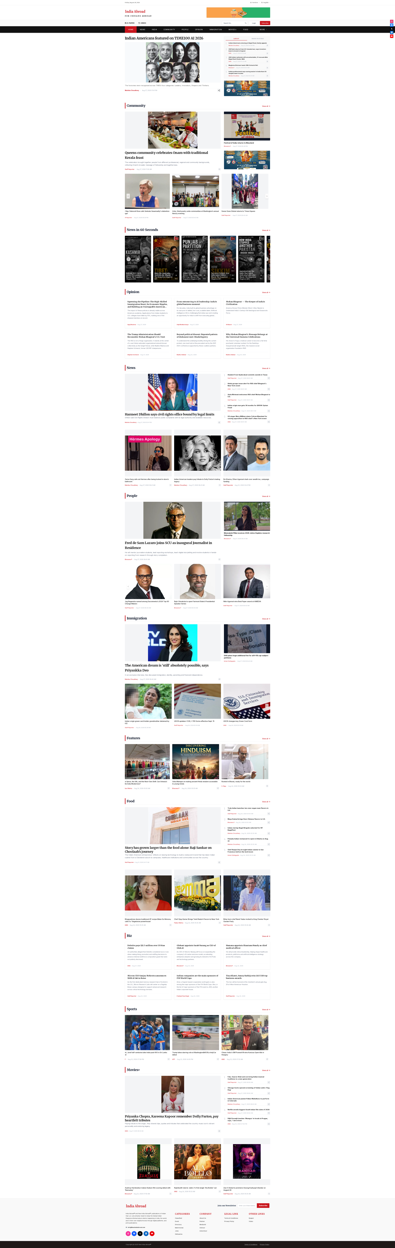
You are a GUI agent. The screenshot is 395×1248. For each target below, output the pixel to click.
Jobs (177, 1231)
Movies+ (233, 29)
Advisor (202, 1228)
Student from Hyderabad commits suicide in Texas (247, 375)
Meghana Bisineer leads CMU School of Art (243, 65)
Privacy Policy (229, 1221)
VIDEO (143, 23)
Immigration (215, 29)
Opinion (199, 29)
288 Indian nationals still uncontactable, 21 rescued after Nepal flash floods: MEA (248, 58)
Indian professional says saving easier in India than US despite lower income (247, 72)
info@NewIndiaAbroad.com (136, 1227)
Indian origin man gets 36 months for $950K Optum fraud (248, 406)
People (185, 29)
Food (245, 29)
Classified (178, 1218)
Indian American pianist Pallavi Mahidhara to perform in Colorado (248, 1100)
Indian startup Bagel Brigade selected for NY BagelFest (245, 829)
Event (177, 1221)
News (142, 29)
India (154, 29)
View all (265, 106)
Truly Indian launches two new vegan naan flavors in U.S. (248, 809)
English (265, 2)
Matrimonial (179, 1228)
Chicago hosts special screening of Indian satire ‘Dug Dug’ (249, 1089)
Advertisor (203, 1231)
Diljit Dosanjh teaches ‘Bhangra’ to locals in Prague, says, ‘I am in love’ (248, 1119)
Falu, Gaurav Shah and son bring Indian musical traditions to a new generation (246, 1078)
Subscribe (265, 23)
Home (130, 29)
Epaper (251, 1218)
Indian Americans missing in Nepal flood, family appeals (248, 43)
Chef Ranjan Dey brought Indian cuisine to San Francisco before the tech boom (246, 851)
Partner (202, 1221)
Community (169, 29)
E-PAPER (130, 23)
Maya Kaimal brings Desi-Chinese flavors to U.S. (246, 819)
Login (254, 23)
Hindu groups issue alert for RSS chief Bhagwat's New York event (247, 385)
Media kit (203, 1224)
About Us (203, 1218)
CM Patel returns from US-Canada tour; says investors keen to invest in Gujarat (247, 50)
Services (255, 2)
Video (251, 1221)
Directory (178, 1224)
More (262, 29)
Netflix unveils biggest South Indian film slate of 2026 (249, 1110)
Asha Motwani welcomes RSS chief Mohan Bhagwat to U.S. (249, 396)
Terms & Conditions (231, 1218)
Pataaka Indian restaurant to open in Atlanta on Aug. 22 (248, 840)
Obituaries (178, 1234)
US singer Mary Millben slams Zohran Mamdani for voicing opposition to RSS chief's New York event (247, 417)
